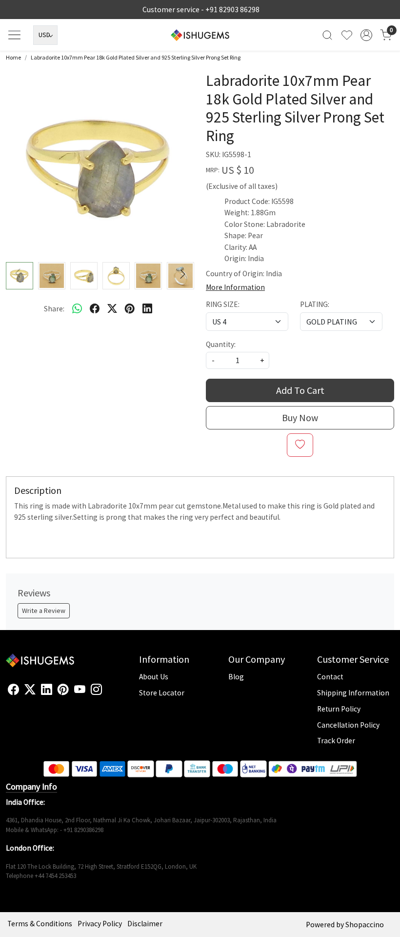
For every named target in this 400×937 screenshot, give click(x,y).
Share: (54, 308)
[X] (30, 690)
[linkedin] (147, 308)
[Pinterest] (63, 690)
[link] (327, 35)
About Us (153, 676)
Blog (236, 676)
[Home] (200, 35)
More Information (235, 287)
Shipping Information (353, 692)
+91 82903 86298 (232, 9)
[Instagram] (96, 690)
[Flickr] (107, 694)
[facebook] (94, 308)
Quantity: (221, 344)
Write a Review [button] (43, 610)
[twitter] (112, 308)
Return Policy (338, 708)
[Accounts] (366, 35)
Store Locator (161, 692)
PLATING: (314, 304)
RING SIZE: (223, 304)
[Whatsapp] (77, 308)
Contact (330, 676)
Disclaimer (144, 923)
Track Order (336, 740)
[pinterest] (130, 308)
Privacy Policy (100, 923)
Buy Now (300, 417)
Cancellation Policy (348, 725)
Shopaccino (364, 924)
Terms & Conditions (39, 923)
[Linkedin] (46, 690)
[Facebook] (13, 690)
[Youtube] (79, 690)
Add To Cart (300, 390)
